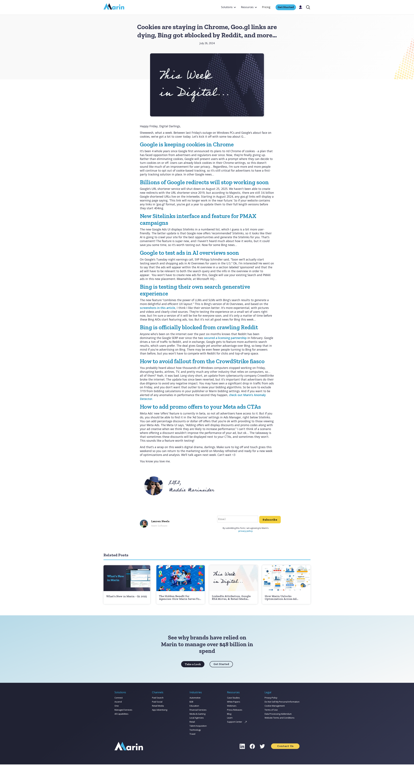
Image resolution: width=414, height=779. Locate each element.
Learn (230, 717)
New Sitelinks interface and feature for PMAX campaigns (198, 219)
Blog (229, 713)
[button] (228, 7)
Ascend (118, 701)
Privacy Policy (271, 697)
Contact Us (285, 746)
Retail (192, 721)
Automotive (195, 697)
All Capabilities (121, 713)
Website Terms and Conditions (279, 717)
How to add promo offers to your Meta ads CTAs (200, 406)
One (116, 705)
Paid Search (157, 697)
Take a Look (193, 664)
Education (194, 705)
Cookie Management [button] (275, 705)
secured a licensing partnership (225, 338)
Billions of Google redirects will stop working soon (204, 182)
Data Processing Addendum (278, 713)
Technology (195, 729)
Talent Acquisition (198, 725)
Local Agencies (197, 717)
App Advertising (159, 709)
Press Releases (234, 709)
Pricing (266, 7)
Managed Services (123, 709)
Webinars (231, 705)
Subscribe (270, 519)
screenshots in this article (157, 308)
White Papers (233, 701)
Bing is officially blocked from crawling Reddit (199, 327)
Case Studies (233, 697)
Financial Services (198, 709)
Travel (192, 733)
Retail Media (158, 705)
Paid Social (157, 701)
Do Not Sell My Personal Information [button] (282, 701)
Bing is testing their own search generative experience (195, 290)
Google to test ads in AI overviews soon (189, 252)
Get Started (221, 664)
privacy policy (245, 530)
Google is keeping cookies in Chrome (187, 144)
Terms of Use (271, 709)
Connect (118, 697)
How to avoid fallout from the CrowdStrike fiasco (202, 361)
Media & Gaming (197, 713)
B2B (191, 701)
